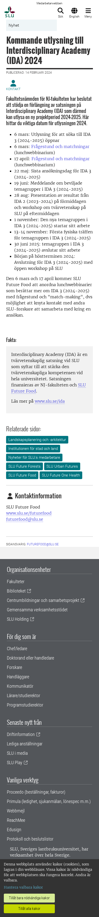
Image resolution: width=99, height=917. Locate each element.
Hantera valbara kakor (23, 887)
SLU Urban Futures (62, 466)
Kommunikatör (20, 686)
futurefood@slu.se (24, 519)
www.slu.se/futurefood (29, 513)
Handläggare (18, 676)
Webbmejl (16, 810)
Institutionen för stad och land (33, 448)
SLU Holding (18, 619)
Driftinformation (21, 734)
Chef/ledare (17, 648)
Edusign (14, 829)
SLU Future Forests (24, 466)
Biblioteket (16, 591)
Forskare (14, 667)
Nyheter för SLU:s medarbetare (34, 457)
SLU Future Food (22, 475)
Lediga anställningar (24, 743)
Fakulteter (15, 581)
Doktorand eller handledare (30, 658)
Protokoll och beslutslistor (30, 839)
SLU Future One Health (61, 475)
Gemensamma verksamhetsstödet (37, 609)
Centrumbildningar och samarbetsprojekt (43, 600)
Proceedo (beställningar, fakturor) (36, 792)
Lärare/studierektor (23, 695)
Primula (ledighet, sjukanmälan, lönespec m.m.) (49, 801)
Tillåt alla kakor (29, 908)
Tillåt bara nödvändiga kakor (29, 898)
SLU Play (14, 762)
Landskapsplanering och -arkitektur (37, 439)
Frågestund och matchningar (60, 146)
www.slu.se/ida (50, 401)
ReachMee (16, 820)
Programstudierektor (25, 705)
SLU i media (17, 753)
